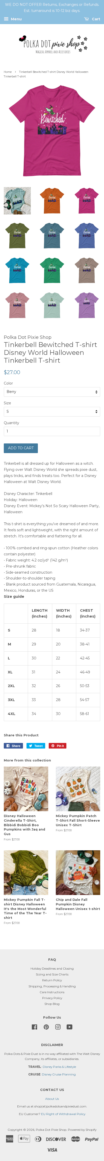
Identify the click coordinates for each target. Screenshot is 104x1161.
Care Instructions (52, 992)
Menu (16, 19)
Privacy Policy (52, 998)
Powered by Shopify (82, 1130)
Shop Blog (52, 1004)
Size (7, 403)
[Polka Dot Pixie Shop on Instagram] (58, 1028)
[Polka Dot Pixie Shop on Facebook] (34, 1028)
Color (8, 383)
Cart (95, 19)
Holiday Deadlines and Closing (52, 968)
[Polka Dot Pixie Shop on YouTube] (69, 1028)
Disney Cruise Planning (59, 1074)
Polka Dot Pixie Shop (51, 1130)
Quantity (11, 423)
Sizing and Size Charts (52, 974)
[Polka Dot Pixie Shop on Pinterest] (46, 1028)
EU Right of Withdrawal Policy (63, 1114)
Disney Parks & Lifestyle (59, 1067)
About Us (52, 1099)
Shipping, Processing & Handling (52, 986)
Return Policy (52, 980)
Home (8, 72)
